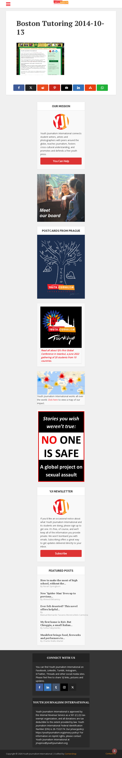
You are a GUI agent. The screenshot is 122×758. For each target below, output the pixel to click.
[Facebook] (39, 687)
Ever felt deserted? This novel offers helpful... (59, 607)
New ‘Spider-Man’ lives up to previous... (58, 595)
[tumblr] (56, 687)
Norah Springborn (52, 586)
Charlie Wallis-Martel (53, 641)
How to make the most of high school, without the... (59, 582)
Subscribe (61, 553)
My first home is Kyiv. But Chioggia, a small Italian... (56, 623)
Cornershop (70, 753)
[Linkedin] (47, 687)
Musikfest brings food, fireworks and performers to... (60, 636)
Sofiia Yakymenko (52, 628)
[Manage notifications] (114, 751)
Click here (53, 399)
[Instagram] (64, 687)
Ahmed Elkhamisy (51, 599)
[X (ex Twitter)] (72, 687)
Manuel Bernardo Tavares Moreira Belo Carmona (64, 615)
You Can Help (61, 161)
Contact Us (111, 753)
